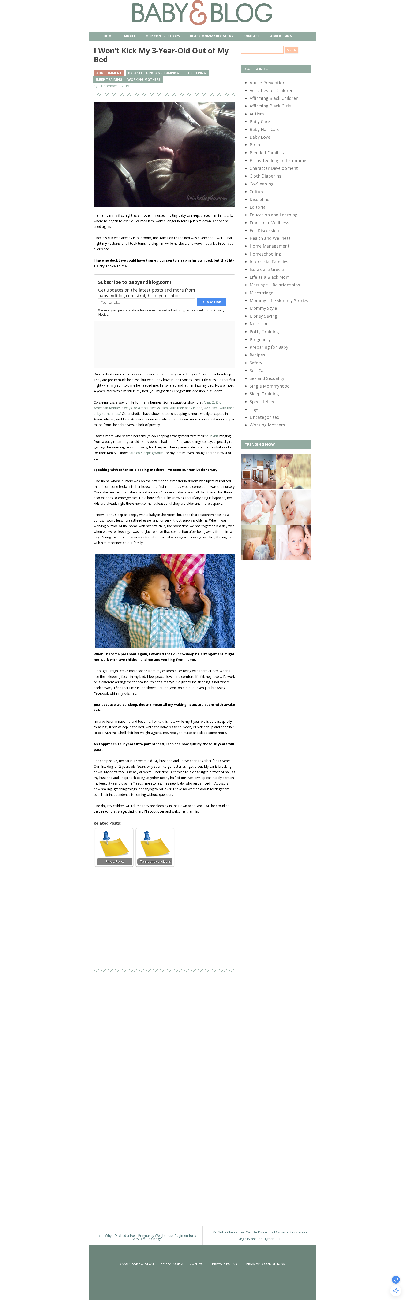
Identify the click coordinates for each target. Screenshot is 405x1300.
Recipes (257, 355)
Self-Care (259, 370)
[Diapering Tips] (293, 558)
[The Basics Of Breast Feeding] (293, 488)
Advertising (281, 36)
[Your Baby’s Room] (258, 488)
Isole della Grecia (267, 269)
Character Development (274, 168)
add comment (109, 72)
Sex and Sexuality (267, 378)
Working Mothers (144, 79)
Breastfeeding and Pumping (153, 72)
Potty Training (264, 331)
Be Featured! (171, 1263)
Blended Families (267, 153)
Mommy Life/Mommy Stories (279, 300)
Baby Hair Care (265, 129)
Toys (254, 409)
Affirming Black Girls (270, 106)
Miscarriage (261, 293)
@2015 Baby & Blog (137, 1263)
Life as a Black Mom (270, 277)
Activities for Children (271, 90)
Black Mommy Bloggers (211, 36)
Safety (256, 363)
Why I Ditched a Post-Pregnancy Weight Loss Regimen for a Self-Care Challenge (146, 1235)
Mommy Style (263, 308)
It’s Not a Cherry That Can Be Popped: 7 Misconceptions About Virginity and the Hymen (260, 1236)
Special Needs (264, 401)
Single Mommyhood (270, 386)
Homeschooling (265, 254)
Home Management (269, 246)
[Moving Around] (258, 558)
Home (108, 36)
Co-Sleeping (195, 72)
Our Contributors (163, 36)
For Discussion (264, 230)
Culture (257, 191)
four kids (211, 436)
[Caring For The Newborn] (293, 523)
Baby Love (260, 137)
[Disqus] (164, 1041)
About (129, 36)
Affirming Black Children (274, 98)
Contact (252, 36)
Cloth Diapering (265, 176)
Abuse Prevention (267, 82)
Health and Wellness (270, 238)
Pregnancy (260, 339)
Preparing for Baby (269, 347)
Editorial (258, 207)
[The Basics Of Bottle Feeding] (258, 523)
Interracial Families (269, 261)
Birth (255, 145)
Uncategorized (264, 417)
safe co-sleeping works (146, 453)
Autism (257, 114)
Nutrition (259, 323)
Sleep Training (108, 79)
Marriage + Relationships (275, 285)
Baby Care (260, 121)
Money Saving (263, 316)
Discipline (259, 199)
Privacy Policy (224, 1263)
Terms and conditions (264, 1263)
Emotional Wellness (269, 223)
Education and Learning (273, 215)
